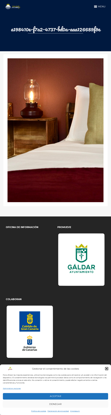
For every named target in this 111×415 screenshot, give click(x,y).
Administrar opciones (12, 388)
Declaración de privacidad (58, 411)
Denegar (55, 404)
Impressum (75, 411)
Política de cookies (38, 411)
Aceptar (55, 396)
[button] (106, 368)
